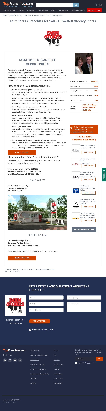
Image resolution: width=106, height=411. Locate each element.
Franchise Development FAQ (39, 374)
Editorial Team (58, 364)
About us (57, 360)
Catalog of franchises (37, 364)
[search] (76, 5)
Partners (33, 383)
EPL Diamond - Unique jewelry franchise (87, 175)
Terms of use (58, 378)
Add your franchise (94, 10)
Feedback (104, 174)
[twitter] (20, 361)
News (55, 355)
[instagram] (10, 361)
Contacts (57, 369)
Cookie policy (58, 383)
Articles (56, 350)
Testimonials (34, 360)
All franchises (34, 350)
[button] (98, 5)
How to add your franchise (39, 355)
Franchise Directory (10, 10)
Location (21, 10)
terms (88, 363)
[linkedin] (5, 361)
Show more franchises (84, 229)
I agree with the (43, 330)
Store (96, 86)
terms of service (48, 330)
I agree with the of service (87, 363)
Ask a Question (39, 321)
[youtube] (15, 361)
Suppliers (33, 378)
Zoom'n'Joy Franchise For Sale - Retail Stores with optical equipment (87, 217)
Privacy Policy (58, 374)
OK (99, 359)
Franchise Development (78, 10)
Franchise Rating (63, 10)
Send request (88, 152)
